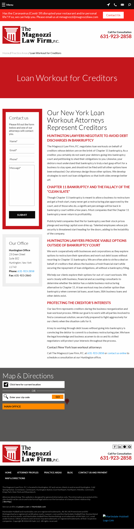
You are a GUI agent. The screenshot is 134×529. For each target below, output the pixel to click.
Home (5, 52)
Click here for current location (25, 384)
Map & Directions (15, 478)
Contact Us (113, 15)
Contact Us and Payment (92, 472)
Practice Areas (19, 52)
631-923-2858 (116, 36)
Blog (70, 472)
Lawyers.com (23, 506)
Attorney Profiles (27, 472)
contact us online (117, 353)
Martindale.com (39, 506)
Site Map (7, 501)
